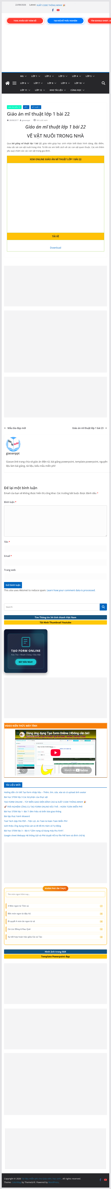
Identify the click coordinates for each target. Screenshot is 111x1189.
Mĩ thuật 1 (36, 107)
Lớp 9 (64, 83)
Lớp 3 (61, 76)
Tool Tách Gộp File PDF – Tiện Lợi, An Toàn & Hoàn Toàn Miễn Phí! (35, 821)
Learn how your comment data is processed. (71, 590)
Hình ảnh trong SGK (55, 951)
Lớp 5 (88, 76)
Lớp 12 (38, 90)
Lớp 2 (48, 76)
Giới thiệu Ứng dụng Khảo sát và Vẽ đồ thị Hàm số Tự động (32, 825)
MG (22, 76)
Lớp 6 (23, 83)
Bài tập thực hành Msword (17, 816)
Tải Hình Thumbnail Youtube (55, 622)
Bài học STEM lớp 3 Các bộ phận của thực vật (26, 797)
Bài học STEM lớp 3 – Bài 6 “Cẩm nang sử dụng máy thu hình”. (34, 830)
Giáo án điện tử (14, 107)
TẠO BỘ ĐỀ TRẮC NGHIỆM (65, 20)
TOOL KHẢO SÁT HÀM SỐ (25, 20)
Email (8, 556)
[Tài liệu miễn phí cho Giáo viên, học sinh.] (7, 83)
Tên (7, 541)
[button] (25, 76)
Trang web (10, 570)
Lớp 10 (78, 83)
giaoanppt (26, 120)
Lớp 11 (23, 90)
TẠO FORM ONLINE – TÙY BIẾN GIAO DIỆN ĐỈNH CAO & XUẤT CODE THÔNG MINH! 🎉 (63, 6)
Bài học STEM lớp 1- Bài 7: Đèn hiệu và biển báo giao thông (32, 811)
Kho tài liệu (56, 90)
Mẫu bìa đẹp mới (17, 428)
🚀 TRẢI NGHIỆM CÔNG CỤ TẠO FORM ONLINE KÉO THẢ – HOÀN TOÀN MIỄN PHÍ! (43, 806)
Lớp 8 (50, 83)
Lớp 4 (75, 76)
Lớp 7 (37, 83)
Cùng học (76, 90)
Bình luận (10, 502)
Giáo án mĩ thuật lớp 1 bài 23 (87, 428)
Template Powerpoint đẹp (55, 956)
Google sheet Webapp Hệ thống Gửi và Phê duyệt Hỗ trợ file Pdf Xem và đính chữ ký (44, 835)
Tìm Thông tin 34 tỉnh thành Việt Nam (55, 617)
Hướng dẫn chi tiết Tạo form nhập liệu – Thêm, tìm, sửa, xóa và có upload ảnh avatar (45, 792)
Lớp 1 (34, 76)
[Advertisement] (55, 50)
